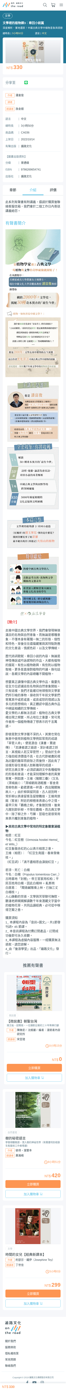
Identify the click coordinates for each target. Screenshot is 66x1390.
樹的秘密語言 (15, 1138)
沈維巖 (32, 1030)
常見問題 (10, 1359)
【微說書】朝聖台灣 (22, 1021)
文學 (7, 15)
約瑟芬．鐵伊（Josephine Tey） (35, 1259)
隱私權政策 (12, 1353)
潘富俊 (20, 95)
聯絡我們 (10, 1365)
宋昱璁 (21, 1039)
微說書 (12, 1015)
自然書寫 (12, 1132)
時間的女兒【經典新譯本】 (25, 1255)
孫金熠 (20, 108)
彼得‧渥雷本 (24, 1150)
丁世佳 (20, 1264)
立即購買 (34, 1068)
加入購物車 (33, 1078)
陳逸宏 (21, 1030)
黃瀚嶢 (20, 1155)
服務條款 (10, 1347)
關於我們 (10, 1341)
